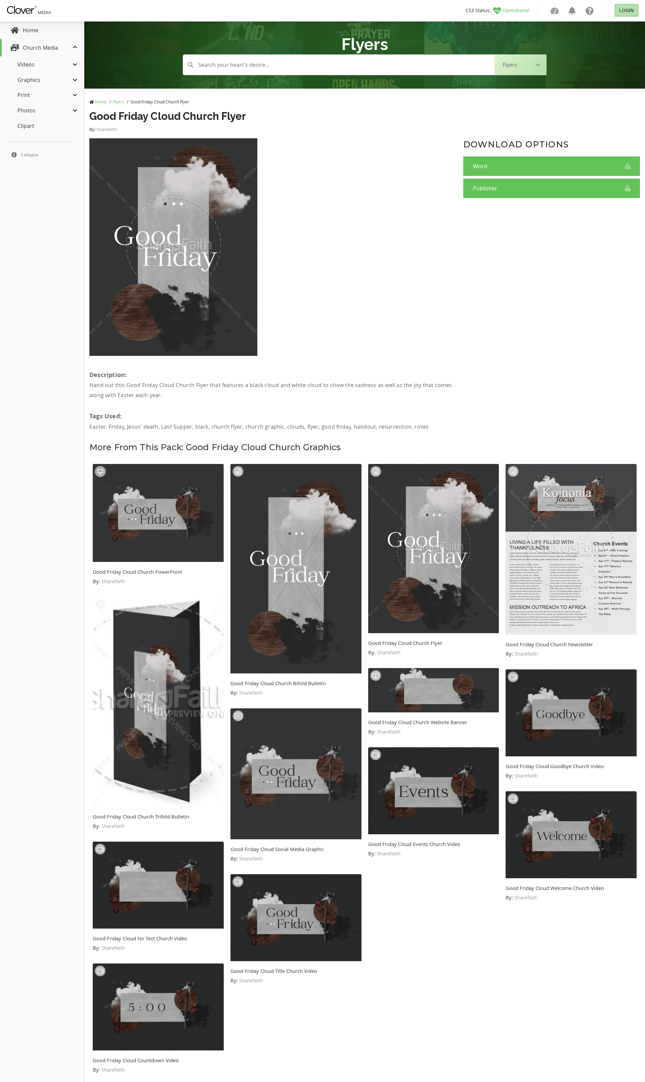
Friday (116, 426)
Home (100, 101)
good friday (336, 426)
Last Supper (176, 426)
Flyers (118, 101)
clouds (295, 426)
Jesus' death (142, 426)
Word (480, 166)
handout (365, 426)
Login (626, 10)
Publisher (485, 188)
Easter (97, 426)
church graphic (265, 426)
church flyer (226, 426)
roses (421, 426)
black (202, 426)
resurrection (395, 426)
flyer (313, 426)
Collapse (29, 154)
